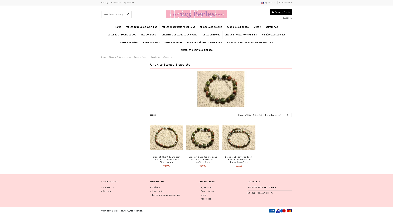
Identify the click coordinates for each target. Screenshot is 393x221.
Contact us (116, 3)
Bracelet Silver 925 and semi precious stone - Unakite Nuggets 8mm (203, 159)
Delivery (105, 3)
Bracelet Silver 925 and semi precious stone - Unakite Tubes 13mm (167, 159)
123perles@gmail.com (262, 193)
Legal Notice (158, 191)
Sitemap (107, 191)
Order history (207, 191)
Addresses (206, 199)
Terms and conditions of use (166, 195)
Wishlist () (286, 3)
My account (129, 3)
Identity (204, 195)
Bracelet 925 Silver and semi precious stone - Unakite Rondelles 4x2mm (239, 159)
